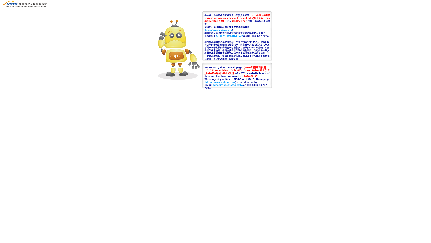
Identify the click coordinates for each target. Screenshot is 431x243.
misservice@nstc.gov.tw (229, 36)
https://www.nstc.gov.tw (218, 30)
